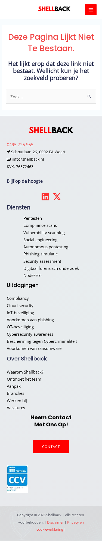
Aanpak (14, 386)
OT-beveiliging (20, 326)
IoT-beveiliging (20, 312)
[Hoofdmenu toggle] (91, 10)
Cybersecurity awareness (30, 334)
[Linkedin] (45, 196)
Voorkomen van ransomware (34, 348)
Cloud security (20, 305)
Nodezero (32, 275)
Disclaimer (55, 522)
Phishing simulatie (40, 253)
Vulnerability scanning (44, 232)
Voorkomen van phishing (30, 319)
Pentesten (32, 218)
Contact (51, 446)
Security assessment (42, 261)
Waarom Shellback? (25, 372)
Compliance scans (40, 225)
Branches (15, 393)
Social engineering (40, 239)
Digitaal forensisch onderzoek (51, 268)
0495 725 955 (20, 144)
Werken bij (17, 400)
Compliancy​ (18, 298)
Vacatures (16, 407)
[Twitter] (57, 196)
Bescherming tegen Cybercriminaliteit (42, 341)
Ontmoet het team (24, 379)
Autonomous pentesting (45, 246)
